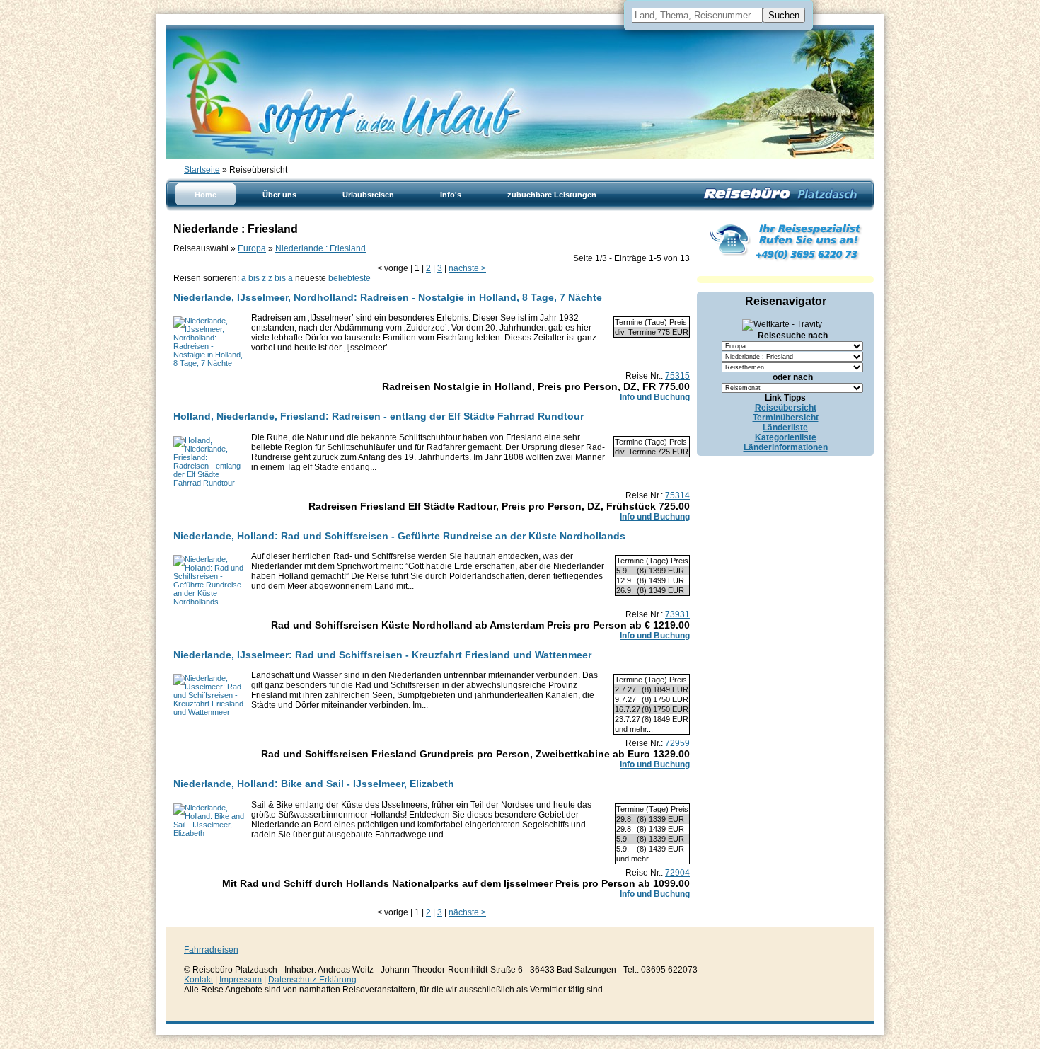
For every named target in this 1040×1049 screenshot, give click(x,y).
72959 (677, 743)
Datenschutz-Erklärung (312, 980)
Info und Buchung (655, 397)
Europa (252, 248)
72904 (677, 873)
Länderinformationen (786, 447)
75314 (677, 495)
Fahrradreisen (211, 950)
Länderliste (785, 427)
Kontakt (198, 980)
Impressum (240, 980)
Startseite (202, 170)
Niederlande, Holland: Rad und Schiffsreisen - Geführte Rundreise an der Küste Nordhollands (399, 535)
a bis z (253, 278)
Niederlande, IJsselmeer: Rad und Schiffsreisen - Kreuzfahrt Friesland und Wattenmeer (382, 654)
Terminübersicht (786, 418)
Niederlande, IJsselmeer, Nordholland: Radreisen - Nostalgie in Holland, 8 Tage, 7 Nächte (387, 297)
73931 (677, 614)
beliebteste (349, 278)
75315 (677, 376)
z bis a (280, 278)
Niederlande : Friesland (320, 248)
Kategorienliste (785, 437)
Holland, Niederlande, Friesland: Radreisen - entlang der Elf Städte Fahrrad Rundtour (378, 416)
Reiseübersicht (785, 408)
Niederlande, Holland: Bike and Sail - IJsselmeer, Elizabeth (313, 783)
